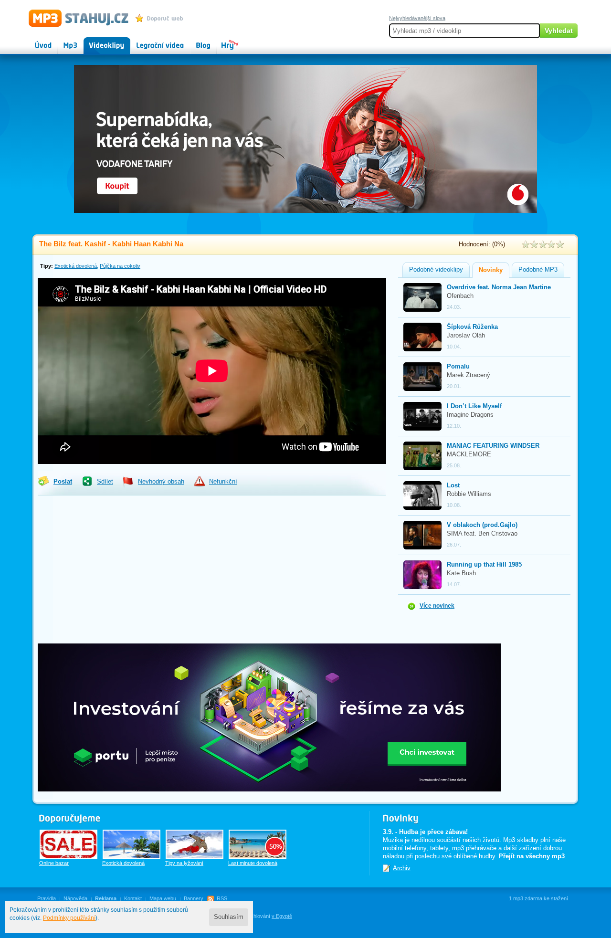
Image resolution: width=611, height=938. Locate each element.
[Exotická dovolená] (131, 844)
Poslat (62, 481)
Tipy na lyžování (184, 863)
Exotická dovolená (75, 266)
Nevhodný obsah (161, 481)
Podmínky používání (69, 918)
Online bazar (54, 863)
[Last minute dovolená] (257, 844)
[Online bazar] (68, 844)
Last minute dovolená (252, 863)
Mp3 (64, 41)
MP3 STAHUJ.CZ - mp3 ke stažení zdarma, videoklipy (74, 18)
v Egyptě (282, 916)
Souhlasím (228, 917)
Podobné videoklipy (436, 269)
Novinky (491, 270)
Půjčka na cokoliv (120, 266)
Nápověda (75, 898)
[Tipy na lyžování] (194, 844)
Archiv (402, 868)
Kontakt (133, 898)
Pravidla (46, 898)
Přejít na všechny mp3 (532, 856)
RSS (222, 898)
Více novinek (437, 605)
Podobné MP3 (538, 269)
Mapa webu (162, 898)
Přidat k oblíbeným (162, 18)
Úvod (35, 41)
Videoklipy (98, 41)
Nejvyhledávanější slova (417, 18)
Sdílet (105, 481)
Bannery (193, 898)
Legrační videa (150, 41)
